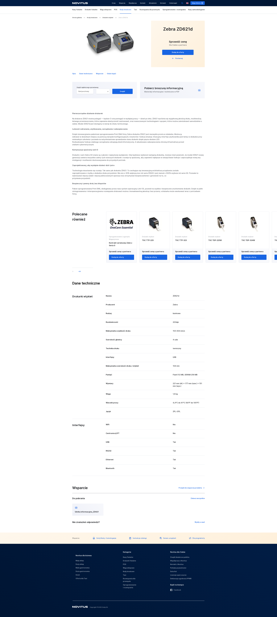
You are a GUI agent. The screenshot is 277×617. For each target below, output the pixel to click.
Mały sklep (80, 561)
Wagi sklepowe (105, 9)
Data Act (173, 571)
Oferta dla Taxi (81, 578)
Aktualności (153, 3)
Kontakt (143, 3)
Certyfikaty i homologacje (106, 538)
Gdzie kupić (173, 3)
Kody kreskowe (125, 9)
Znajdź (122, 91)
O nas (114, 3)
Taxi (135, 9)
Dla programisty (198, 538)
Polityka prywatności (178, 568)
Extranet (163, 3)
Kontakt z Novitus (177, 564)
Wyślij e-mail (200, 522)
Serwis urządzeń (169, 538)
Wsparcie (122, 3)
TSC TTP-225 (148, 240)
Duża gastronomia (83, 571)
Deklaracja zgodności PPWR (180, 578)
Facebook (177, 590)
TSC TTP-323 (181, 240)
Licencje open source (178, 575)
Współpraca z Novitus (178, 561)
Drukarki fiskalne (91, 9)
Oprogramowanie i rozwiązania (174, 9)
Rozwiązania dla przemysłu (150, 9)
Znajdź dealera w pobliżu (179, 557)
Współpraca (133, 3)
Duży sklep (80, 564)
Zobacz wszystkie (198, 498)
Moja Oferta (197, 3)
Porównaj (179, 58)
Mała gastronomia (82, 568)
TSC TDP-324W (248, 240)
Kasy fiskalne (77, 9)
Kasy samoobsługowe (196, 9)
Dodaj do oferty (178, 52)
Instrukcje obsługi (140, 538)
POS (115, 9)
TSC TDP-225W (215, 240)
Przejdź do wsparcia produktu (190, 488)
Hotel (78, 575)
